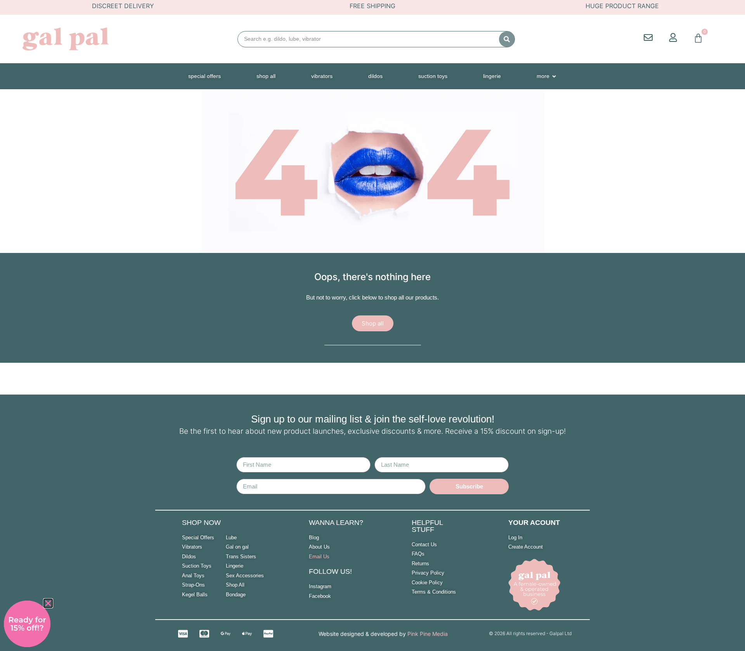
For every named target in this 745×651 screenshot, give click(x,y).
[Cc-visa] (182, 633)
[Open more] (554, 76)
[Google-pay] (225, 633)
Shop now (201, 522)
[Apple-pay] (246, 633)
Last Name (390, 454)
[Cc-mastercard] (204, 633)
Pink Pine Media (427, 633)
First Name (252, 454)
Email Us (319, 556)
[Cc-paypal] (268, 633)
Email (244, 476)
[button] (48, 603)
